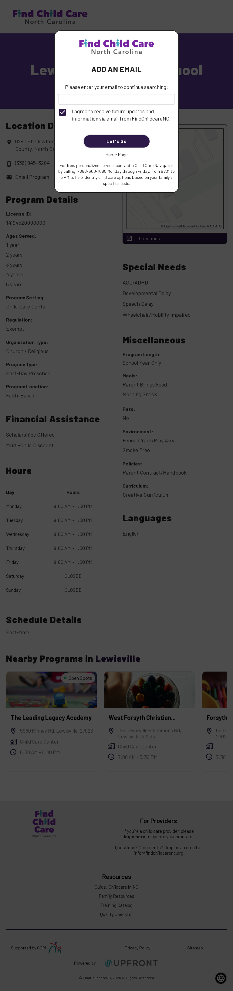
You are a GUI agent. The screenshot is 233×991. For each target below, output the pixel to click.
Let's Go (116, 141)
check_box (62, 112)
